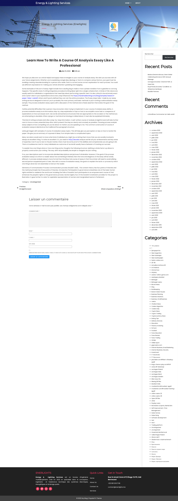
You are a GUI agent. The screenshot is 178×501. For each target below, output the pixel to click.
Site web (32, 244)
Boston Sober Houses (158, 292)
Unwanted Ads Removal (159, 432)
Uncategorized (35, 182)
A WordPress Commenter (156, 114)
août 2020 (154, 215)
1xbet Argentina (156, 253)
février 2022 (155, 179)
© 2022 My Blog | (82, 498)
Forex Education (156, 333)
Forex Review (155, 335)
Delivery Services (156, 321)
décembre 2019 (156, 225)
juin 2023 (154, 140)
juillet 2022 (154, 167)
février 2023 (155, 150)
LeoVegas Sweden (157, 376)
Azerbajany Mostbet (157, 277)
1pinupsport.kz (155, 250)
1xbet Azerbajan (156, 255)
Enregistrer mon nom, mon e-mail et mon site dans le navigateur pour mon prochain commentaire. (65, 253)
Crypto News (155, 311)
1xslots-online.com (157, 260)
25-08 (153, 263)
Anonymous (155, 270)
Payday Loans (155, 403)
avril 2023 (154, 145)
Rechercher (149, 54)
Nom (31, 231)
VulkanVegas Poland (157, 435)
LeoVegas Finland (157, 369)
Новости (153, 447)
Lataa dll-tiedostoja (157, 367)
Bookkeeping (155, 289)
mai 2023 (154, 142)
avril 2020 (154, 220)
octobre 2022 (155, 159)
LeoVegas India (156, 372)
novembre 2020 (156, 210)
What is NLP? (155, 437)
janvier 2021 (155, 208)
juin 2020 (154, 218)
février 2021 (155, 205)
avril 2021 (154, 201)
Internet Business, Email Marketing (162, 347)
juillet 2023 (154, 138)
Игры (152, 442)
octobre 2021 (155, 188)
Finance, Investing (157, 326)
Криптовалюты (155, 444)
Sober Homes (155, 413)
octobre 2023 (155, 130)
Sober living (155, 415)
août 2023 (154, 135)
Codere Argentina (157, 306)
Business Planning (157, 294)
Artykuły (154, 272)
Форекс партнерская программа (160, 461)
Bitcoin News (155, 284)
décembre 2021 (156, 184)
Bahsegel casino (156, 282)
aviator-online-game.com (160, 275)
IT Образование (155, 357)
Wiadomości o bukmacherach (161, 439)
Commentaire (34, 211)
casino (153, 301)
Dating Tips (155, 318)
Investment (155, 352)
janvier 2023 (155, 152)
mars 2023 (154, 147)
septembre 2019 (156, 227)
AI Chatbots (155, 267)
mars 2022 (154, 176)
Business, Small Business (159, 299)
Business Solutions (157, 297)
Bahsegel (154, 280)
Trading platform (157, 425)
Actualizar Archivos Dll (158, 265)
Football (154, 331)
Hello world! (170, 114)
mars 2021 (154, 203)
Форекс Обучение (156, 459)
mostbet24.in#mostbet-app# (161, 386)
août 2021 (154, 193)
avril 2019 (154, 230)
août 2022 (154, 164)
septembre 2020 (156, 213)
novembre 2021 (156, 186)
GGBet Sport (155, 343)
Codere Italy (155, 309)
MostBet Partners (153, 91)
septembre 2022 (156, 162)
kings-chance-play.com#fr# (161, 364)
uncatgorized (155, 430)
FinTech (154, 328)
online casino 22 (156, 393)
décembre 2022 (156, 155)
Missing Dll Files (156, 381)
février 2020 (155, 222)
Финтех (153, 454)
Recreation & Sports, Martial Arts (161, 406)
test (152, 420)
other (153, 401)
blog (152, 287)
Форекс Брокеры (156, 456)
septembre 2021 (156, 191)
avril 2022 (154, 174)
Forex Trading (155, 338)
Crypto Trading (156, 313)
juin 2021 (154, 198)
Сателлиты (154, 452)
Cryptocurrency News (158, 316)
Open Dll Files (155, 398)
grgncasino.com (156, 345)
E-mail (31, 237)
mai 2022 (154, 172)
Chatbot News (156, 304)
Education (154, 323)
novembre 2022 (156, 157)
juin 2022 (154, 169)
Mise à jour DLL (156, 379)
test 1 (153, 423)
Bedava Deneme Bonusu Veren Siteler (160, 74)
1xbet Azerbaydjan (157, 258)
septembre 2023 (156, 133)
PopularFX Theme (95, 498)
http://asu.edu (74, 140)
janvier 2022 (155, 181)
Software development (159, 418)
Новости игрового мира (158, 449)
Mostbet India (155, 384)
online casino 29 (156, 396)
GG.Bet (153, 340)
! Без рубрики (155, 246)
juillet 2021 (154, 196)
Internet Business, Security (159, 350)
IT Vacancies (155, 355)
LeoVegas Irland (156, 374)
